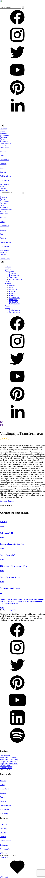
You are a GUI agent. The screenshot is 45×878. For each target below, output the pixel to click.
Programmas (4, 135)
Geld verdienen (14, 298)
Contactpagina (14, 310)
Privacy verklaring (6, 766)
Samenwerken (14, 312)
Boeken (12, 293)
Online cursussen (15, 279)
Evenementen (14, 275)
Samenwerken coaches (8, 757)
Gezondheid (13, 289)
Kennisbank (4, 147)
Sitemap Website (6, 768)
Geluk (11, 287)
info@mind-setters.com (8, 762)
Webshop (3, 186)
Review (12, 296)
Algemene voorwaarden (9, 764)
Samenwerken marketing (9, 759)
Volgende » (13, 610)
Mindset (12, 285)
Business (12, 291)
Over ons (3, 129)
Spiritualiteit (13, 300)
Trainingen (13, 277)
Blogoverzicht (14, 304)
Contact (3, 188)
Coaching (12, 273)
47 (7, 610)
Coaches (3, 131)
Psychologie (13, 302)
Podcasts (3, 145)
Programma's (9, 271)
